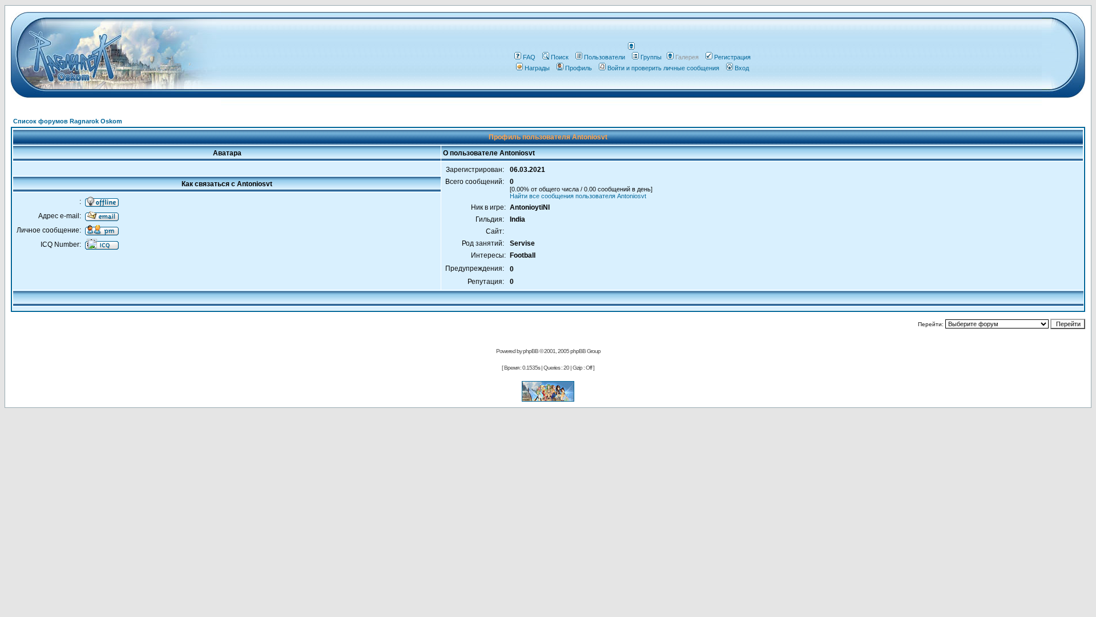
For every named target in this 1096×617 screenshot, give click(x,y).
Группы (651, 57)
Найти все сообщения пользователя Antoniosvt (578, 196)
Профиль (578, 68)
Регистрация (732, 57)
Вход (742, 68)
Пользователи (604, 57)
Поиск (560, 57)
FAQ (529, 57)
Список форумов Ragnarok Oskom (67, 121)
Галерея (687, 57)
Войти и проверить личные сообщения (663, 68)
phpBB (530, 351)
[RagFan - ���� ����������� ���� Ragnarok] (548, 398)
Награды (537, 68)
